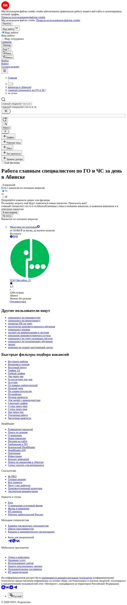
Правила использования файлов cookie (58, 20)
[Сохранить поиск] (4, 120)
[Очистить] (6, 111)
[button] (5, 60)
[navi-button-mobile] (4, 71)
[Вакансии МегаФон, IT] (67, 258)
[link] (7, 53)
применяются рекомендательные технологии (67, 577)
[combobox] (16, 103)
